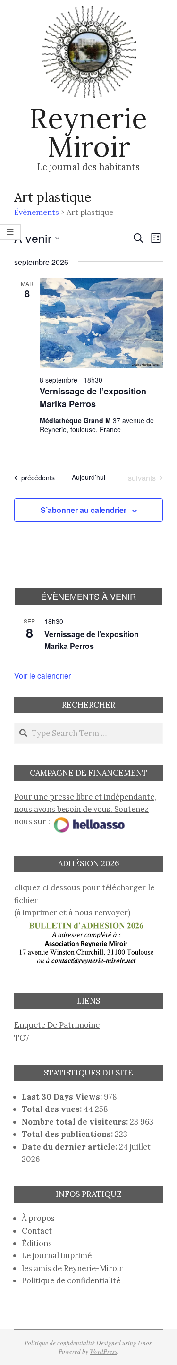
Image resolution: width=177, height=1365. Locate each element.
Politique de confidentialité (71, 1280)
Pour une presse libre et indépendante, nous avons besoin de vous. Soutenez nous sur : (85, 809)
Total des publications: (68, 1134)
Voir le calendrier (42, 675)
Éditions (37, 1243)
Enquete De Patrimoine (57, 1025)
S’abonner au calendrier (83, 509)
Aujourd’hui (88, 477)
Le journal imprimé (57, 1255)
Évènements (36, 212)
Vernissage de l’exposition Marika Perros (93, 397)
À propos (38, 1218)
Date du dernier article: (70, 1147)
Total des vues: (53, 1109)
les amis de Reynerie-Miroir (72, 1268)
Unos (145, 1343)
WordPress (103, 1351)
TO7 (21, 1037)
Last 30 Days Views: (63, 1097)
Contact (37, 1231)
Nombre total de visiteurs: (76, 1122)
